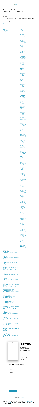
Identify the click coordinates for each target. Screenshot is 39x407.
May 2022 (21, 87)
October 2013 (22, 206)
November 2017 (23, 150)
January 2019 (22, 134)
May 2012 (21, 225)
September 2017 (23, 152)
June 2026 (22, 31)
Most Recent (22, 28)
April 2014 (21, 198)
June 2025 (22, 46)
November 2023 (23, 69)
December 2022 (23, 79)
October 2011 (22, 234)
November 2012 (23, 218)
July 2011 (21, 237)
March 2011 (22, 242)
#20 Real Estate (6, 251)
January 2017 (22, 162)
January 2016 (22, 175)
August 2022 (22, 84)
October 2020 (22, 109)
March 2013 (22, 213)
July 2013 (21, 208)
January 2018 (22, 148)
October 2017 (22, 151)
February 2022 (22, 91)
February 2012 (22, 229)
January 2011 (22, 245)
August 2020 (22, 112)
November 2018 (23, 136)
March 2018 (22, 146)
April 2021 (21, 102)
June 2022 (22, 86)
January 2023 (22, 78)
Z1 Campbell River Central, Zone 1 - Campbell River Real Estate (16, 14)
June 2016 (22, 169)
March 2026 (22, 35)
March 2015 (22, 186)
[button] (20, 359)
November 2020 (23, 108)
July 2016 (21, 168)
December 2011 (23, 231)
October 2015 (22, 178)
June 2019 (22, 128)
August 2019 (22, 125)
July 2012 (21, 223)
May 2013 (21, 211)
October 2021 (22, 95)
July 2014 (21, 195)
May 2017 (21, 157)
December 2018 (23, 135)
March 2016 (22, 173)
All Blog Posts (5, 28)
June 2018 (22, 142)
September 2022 (23, 83)
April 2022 (22, 89)
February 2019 (22, 133)
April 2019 (21, 130)
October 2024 (22, 56)
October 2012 (22, 219)
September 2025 (23, 42)
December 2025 (23, 39)
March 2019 (22, 131)
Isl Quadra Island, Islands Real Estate (10, 283)
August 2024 (22, 58)
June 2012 (22, 224)
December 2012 (23, 217)
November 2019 (23, 122)
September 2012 (23, 220)
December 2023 (23, 68)
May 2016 (21, 170)
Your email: (11, 372)
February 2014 (22, 201)
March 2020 (22, 118)
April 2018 (22, 145)
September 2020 (23, 111)
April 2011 (21, 241)
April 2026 (22, 34)
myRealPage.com (21, 397)
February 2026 (22, 36)
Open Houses (5, 30)
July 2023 (22, 74)
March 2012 (22, 228)
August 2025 (22, 44)
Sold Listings (5, 31)
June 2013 (22, 209)
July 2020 (22, 113)
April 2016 (21, 172)
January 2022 (22, 92)
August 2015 (22, 180)
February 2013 (22, 214)
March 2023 (22, 75)
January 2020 (22, 120)
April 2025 (22, 48)
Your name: (11, 366)
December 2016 (23, 163)
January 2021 (22, 106)
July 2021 (21, 98)
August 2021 (22, 97)
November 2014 (23, 190)
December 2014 (23, 189)
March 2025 (22, 50)
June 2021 (22, 100)
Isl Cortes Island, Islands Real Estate (10, 281)
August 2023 (22, 73)
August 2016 (22, 167)
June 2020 (22, 114)
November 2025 (23, 40)
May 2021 (21, 101)
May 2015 (21, 184)
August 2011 (22, 236)
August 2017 (22, 153)
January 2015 (22, 187)
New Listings (5, 29)
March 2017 (22, 159)
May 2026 (21, 33)
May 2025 (21, 47)
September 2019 (23, 124)
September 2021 (23, 96)
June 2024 (22, 61)
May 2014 (21, 197)
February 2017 (22, 161)
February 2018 (22, 147)
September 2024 (23, 57)
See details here (6, 20)
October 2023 (22, 70)
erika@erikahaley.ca (24, 357)
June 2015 (22, 183)
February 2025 (22, 51)
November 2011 (23, 233)
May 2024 (21, 62)
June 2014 (22, 196)
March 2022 (22, 90)
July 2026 (21, 30)
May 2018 (21, 144)
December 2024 (23, 53)
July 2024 (22, 59)
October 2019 (22, 123)
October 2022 (22, 81)
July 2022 (22, 85)
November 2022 (23, 80)
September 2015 (23, 179)
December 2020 (23, 107)
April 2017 (21, 158)
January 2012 (22, 230)
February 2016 (22, 174)
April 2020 (22, 117)
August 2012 (22, 222)
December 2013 (23, 203)
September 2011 (23, 235)
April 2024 (22, 63)
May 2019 (21, 129)
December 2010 (23, 246)
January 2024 (22, 67)
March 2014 (22, 200)
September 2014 (23, 192)
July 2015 (21, 181)
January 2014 (22, 202)
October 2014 (22, 191)
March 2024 (22, 64)
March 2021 (22, 103)
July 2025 (21, 45)
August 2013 (22, 207)
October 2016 (22, 164)
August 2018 (22, 140)
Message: (11, 377)
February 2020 (23, 119)
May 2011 (21, 240)
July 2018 (21, 141)
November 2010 (23, 247)
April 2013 (21, 212)
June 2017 (22, 156)
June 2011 (21, 239)
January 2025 (22, 52)
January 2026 (22, 37)
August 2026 (22, 29)
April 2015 (21, 185)
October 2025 (22, 41)
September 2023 (23, 72)
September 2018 (23, 139)
